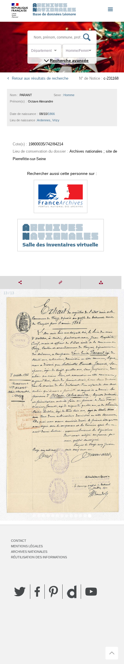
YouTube (91, 591)
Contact (18, 540)
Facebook (37, 591)
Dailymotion (71, 591)
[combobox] (57, 52)
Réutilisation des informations (39, 557)
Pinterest (53, 591)
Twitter (20, 591)
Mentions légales (27, 546)
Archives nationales (29, 551)
